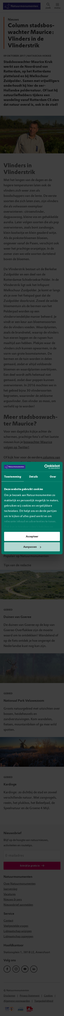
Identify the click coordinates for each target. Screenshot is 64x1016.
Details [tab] (33, 476)
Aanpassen (30, 546)
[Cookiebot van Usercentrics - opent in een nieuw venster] (45, 467)
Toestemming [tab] (12, 476)
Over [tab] (53, 476)
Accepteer (32, 536)
